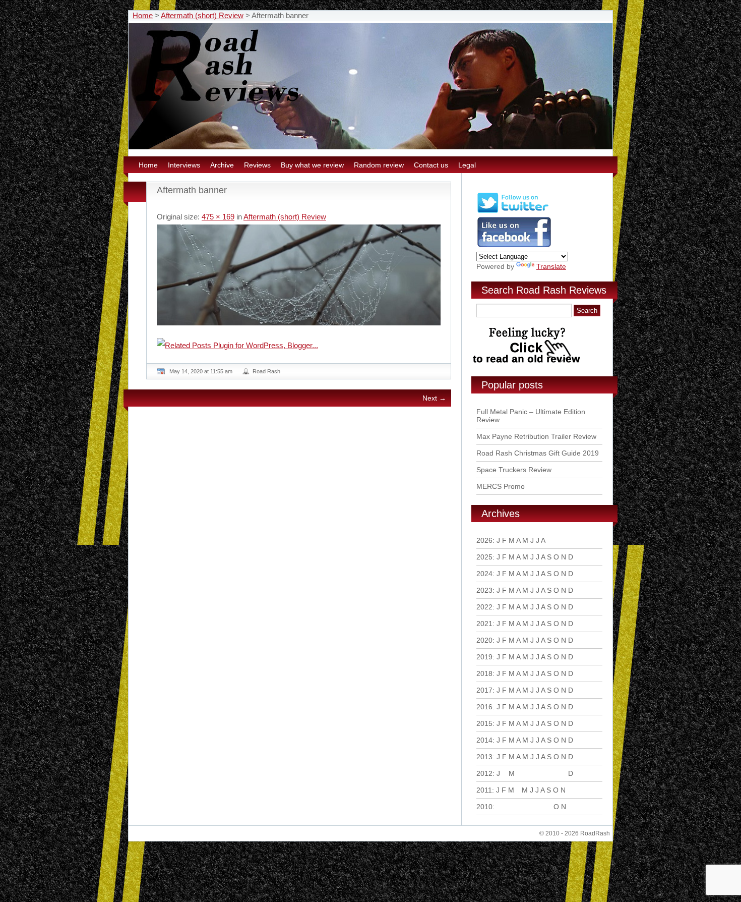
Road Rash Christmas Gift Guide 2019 (537, 453)
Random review (379, 165)
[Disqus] (300, 552)
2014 (484, 740)
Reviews (257, 165)
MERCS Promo (500, 486)
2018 (484, 673)
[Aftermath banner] (299, 274)
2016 (484, 707)
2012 (484, 773)
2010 (484, 807)
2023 (484, 590)
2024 (484, 574)
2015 (484, 723)
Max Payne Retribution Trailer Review (536, 436)
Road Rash (266, 371)
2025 (484, 557)
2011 (484, 790)
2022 (484, 607)
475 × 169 (218, 216)
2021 (484, 623)
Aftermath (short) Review (202, 15)
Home (143, 15)
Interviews (184, 165)
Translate (551, 266)
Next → (434, 398)
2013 (484, 757)
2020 (484, 640)
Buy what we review (312, 165)
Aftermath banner (192, 190)
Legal (467, 165)
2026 (484, 540)
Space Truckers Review (513, 470)
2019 (484, 657)
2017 (484, 690)
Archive (222, 165)
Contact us (431, 165)
